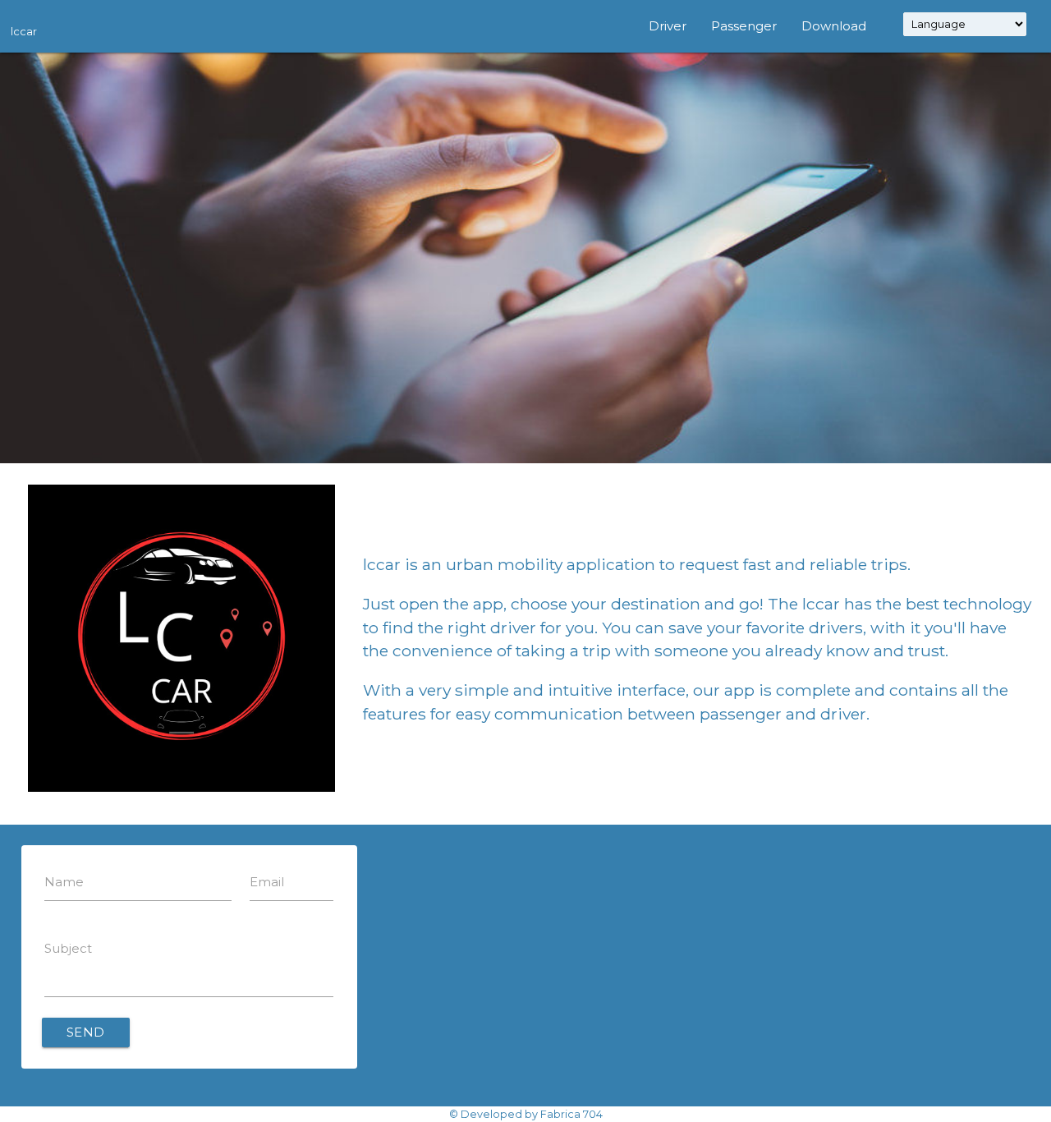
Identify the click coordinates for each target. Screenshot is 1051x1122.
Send (86, 1032)
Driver (667, 26)
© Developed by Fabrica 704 (526, 1114)
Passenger (744, 26)
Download (833, 26)
